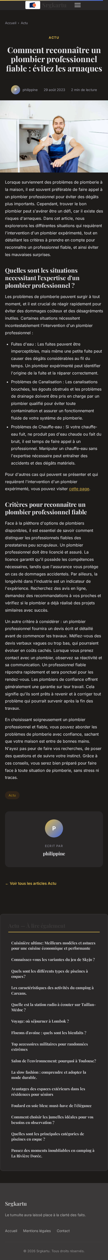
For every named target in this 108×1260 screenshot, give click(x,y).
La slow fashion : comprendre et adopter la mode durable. (48, 1075)
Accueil (10, 23)
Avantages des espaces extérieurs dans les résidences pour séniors (48, 1091)
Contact (63, 1231)
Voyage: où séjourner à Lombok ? (40, 1021)
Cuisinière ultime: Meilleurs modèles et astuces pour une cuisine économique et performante (53, 945)
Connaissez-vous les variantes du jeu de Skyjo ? (53, 959)
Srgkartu (54, 5)
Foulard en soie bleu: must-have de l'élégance (51, 1105)
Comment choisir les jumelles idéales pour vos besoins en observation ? (52, 1119)
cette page (79, 488)
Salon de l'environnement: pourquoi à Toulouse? (53, 1060)
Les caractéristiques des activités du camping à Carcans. (52, 990)
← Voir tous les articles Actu (30, 883)
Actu (24, 23)
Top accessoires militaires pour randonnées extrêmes (49, 1046)
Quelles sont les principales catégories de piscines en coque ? (47, 1136)
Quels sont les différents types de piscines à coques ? (49, 974)
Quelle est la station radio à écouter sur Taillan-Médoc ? (53, 1007)
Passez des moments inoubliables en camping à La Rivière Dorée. (52, 1153)
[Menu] (78, 5)
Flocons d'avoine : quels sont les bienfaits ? (48, 1032)
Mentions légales (37, 1231)
